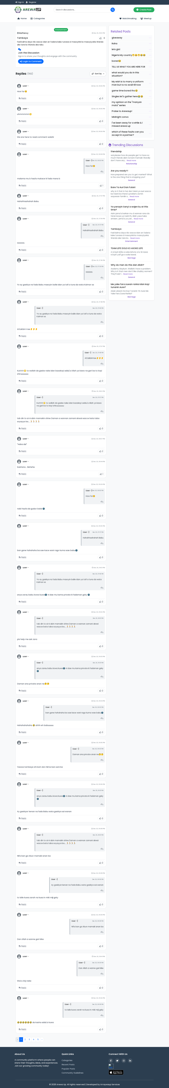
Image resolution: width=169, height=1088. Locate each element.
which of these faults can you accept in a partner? (128, 133)
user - (26, 85)
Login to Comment (32, 61)
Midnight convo (120, 116)
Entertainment (61, 30)
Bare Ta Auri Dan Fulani (123, 187)
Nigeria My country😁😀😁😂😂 (129, 55)
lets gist (116, 49)
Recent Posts (68, 1064)
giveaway (117, 37)
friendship (116, 151)
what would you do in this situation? (125, 74)
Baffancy (23, 33)
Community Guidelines (72, 1072)
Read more (131, 160)
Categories (67, 1060)
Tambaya (116, 228)
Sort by (98, 73)
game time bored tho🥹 (125, 90)
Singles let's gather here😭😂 (127, 96)
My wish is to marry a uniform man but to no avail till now (128, 83)
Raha (114, 43)
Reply (23, 98)
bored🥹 (116, 60)
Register (32, 2)
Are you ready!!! (119, 170)
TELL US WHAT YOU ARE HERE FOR (128, 66)
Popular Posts (68, 1068)
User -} (89, 160)
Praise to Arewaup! (122, 111)
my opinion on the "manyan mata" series (127, 104)
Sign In (21, 2)
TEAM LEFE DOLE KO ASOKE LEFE (127, 248)
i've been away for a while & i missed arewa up (127, 124)
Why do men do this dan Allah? (127, 264)
